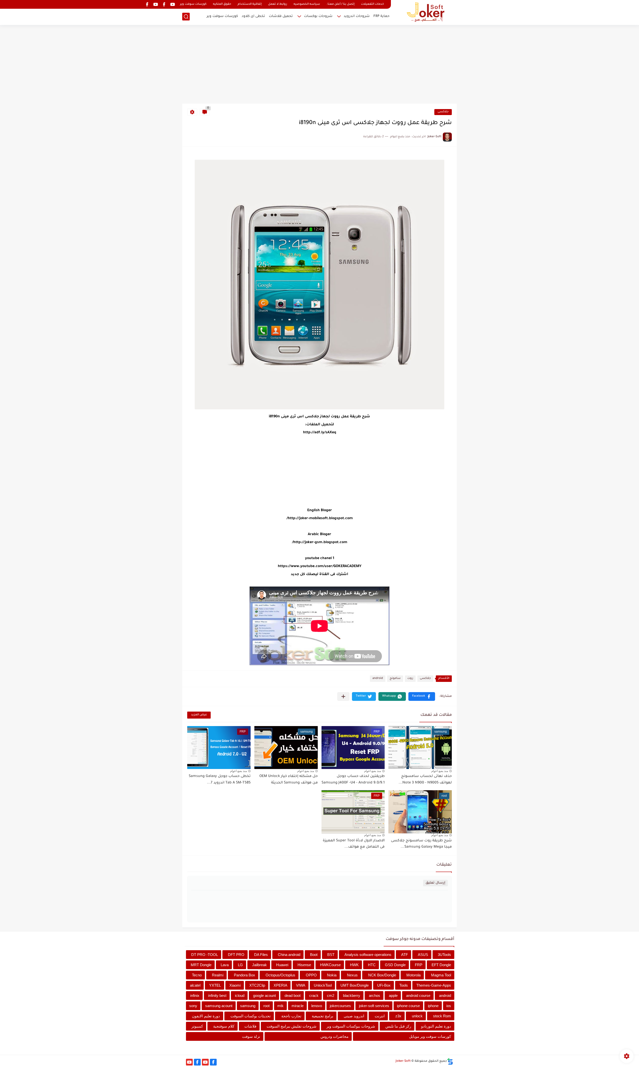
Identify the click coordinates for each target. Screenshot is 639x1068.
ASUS (423, 954)
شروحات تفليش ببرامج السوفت (292, 1026)
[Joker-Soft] (425, 12)
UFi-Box (384, 985)
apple (393, 995)
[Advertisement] (319, 65)
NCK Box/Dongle (382, 975)
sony (193, 1006)
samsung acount (218, 1006)
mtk (280, 1006)
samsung (247, 1006)
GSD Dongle (395, 965)
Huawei (282, 965)
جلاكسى (443, 112)
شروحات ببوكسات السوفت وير (350, 1026)
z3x (398, 1016)
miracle (298, 1006)
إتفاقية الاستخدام (250, 4)
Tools (403, 985)
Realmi (217, 975)
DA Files (261, 954)
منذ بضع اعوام (439, 771)
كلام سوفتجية (223, 1026)
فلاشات (250, 1026)
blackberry (351, 995)
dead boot (293, 995)
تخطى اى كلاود (253, 16)
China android (289, 954)
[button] (421, 696)
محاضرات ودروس (334, 1036)
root (266, 1006)
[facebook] (164, 4)
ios (448, 1006)
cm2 (330, 995)
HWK (354, 965)
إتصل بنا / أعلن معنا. (340, 4)
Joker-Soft (403, 1061)
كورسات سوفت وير (193, 4)
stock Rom (442, 1016)
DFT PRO (236, 954)
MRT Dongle (201, 965)
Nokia (331, 975)
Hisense (304, 965)
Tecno (197, 975)
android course (418, 995)
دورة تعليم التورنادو (436, 1026)
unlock (417, 1016)
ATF (404, 954)
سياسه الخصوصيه (307, 4)
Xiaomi (235, 985)
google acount (264, 995)
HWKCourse (330, 965)
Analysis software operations (367, 954)
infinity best (217, 995)
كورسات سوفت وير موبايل (430, 1036)
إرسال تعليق (435, 883)
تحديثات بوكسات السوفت (250, 1016)
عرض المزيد (199, 715)
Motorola (413, 975)
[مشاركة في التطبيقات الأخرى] (343, 696)
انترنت (380, 1016)
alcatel (195, 985)
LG (240, 965)
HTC (372, 965)
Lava (225, 965)
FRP (418, 965)
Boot (314, 954)
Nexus (352, 975)
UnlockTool (323, 985)
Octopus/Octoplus (280, 975)
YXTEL (215, 985)
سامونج (395, 678)
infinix (194, 995)
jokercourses (340, 1006)
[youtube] (172, 4)
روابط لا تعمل (277, 4)
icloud (239, 995)
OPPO (311, 975)
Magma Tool (441, 975)
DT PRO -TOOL (204, 954)
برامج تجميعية (322, 1016)
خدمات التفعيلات (372, 4)
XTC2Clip (257, 985)
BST (330, 954)
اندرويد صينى (354, 1016)
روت (410, 678)
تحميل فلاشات (281, 16)
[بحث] (186, 16)
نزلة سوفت (251, 1036)
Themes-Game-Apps (433, 985)
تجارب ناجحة (291, 1016)
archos (374, 995)
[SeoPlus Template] (450, 1061)
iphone (433, 1006)
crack (314, 995)
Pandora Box (244, 975)
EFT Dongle (441, 965)
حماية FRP (381, 16)
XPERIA (280, 985)
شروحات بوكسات (318, 16)
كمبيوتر (197, 1026)
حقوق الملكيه (222, 4)
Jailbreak (259, 965)
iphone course (408, 1006)
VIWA (300, 985)
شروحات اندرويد (357, 16)
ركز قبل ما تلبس (398, 1026)
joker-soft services (374, 1006)
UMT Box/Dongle (354, 985)
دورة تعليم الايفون (206, 1016)
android (377, 678)
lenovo (316, 1006)
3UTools (444, 954)
